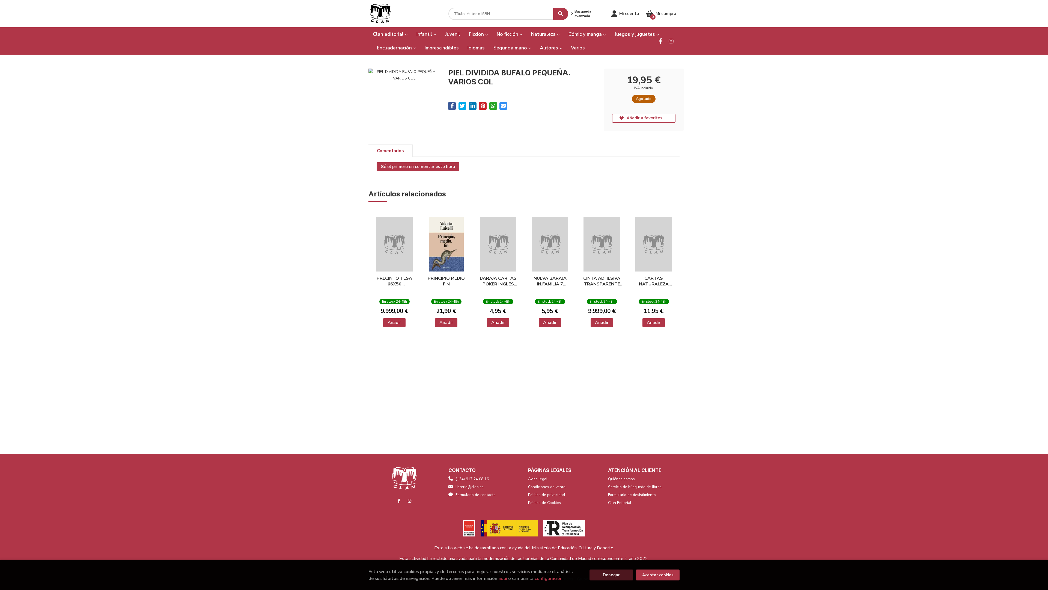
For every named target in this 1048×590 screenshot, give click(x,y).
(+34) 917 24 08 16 (472, 479)
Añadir (394, 323)
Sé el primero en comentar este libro (418, 167)
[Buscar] (560, 14)
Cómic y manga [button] (585, 34)
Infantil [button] (425, 34)
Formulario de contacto (475, 494)
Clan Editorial (619, 502)
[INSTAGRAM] (670, 41)
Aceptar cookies (658, 575)
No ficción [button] (508, 34)
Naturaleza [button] (544, 34)
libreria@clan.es (469, 486)
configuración (548, 578)
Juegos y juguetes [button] (635, 34)
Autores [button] (549, 48)
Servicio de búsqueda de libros (635, 486)
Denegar (611, 575)
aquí (502, 578)
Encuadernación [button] (395, 48)
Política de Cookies (544, 502)
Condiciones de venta (546, 486)
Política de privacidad (546, 494)
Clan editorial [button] (389, 34)
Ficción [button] (477, 34)
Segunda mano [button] (510, 48)
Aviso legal (537, 479)
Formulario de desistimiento (632, 494)
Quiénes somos (621, 479)
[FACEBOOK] (660, 41)
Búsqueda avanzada (582, 13)
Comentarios (390, 151)
